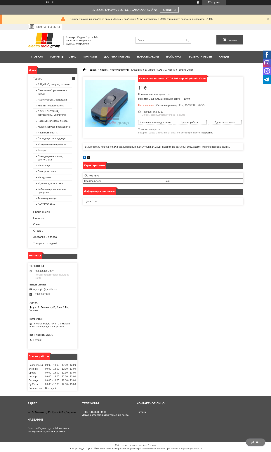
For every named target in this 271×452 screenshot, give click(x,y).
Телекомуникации (47, 198)
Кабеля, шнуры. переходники (54, 126)
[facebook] (84, 158)
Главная (37, 56)
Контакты (169, 9)
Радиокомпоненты (48, 132)
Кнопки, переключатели (114, 69)
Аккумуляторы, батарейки (52, 99)
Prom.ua (151, 445)
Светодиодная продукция (52, 138)
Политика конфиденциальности (185, 448)
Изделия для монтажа (50, 183)
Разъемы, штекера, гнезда (52, 120)
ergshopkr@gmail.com (45, 289)
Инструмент (44, 177)
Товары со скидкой (45, 243)
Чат (258, 442)
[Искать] (187, 40)
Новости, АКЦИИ (148, 56)
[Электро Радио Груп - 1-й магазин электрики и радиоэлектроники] (44, 40)
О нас (72, 56)
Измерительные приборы (52, 144)
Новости (38, 218)
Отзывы (38, 230)
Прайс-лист (173, 56)
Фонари (42, 150)
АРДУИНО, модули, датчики (54, 84)
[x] (88, 158)
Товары (55, 56)
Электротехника (47, 171)
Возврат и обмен (200, 56)
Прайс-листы (41, 211)
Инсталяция (44, 165)
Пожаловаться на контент (153, 448)
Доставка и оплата (117, 56)
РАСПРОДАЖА (46, 204)
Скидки (224, 56)
